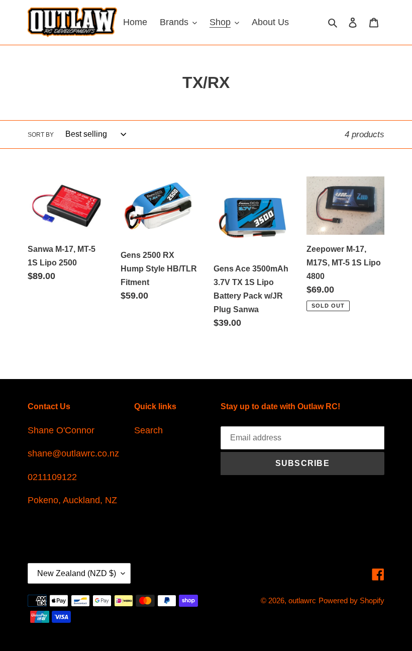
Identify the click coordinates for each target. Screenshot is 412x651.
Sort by (41, 134)
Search (148, 430)
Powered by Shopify (351, 600)
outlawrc (302, 600)
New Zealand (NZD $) (76, 573)
